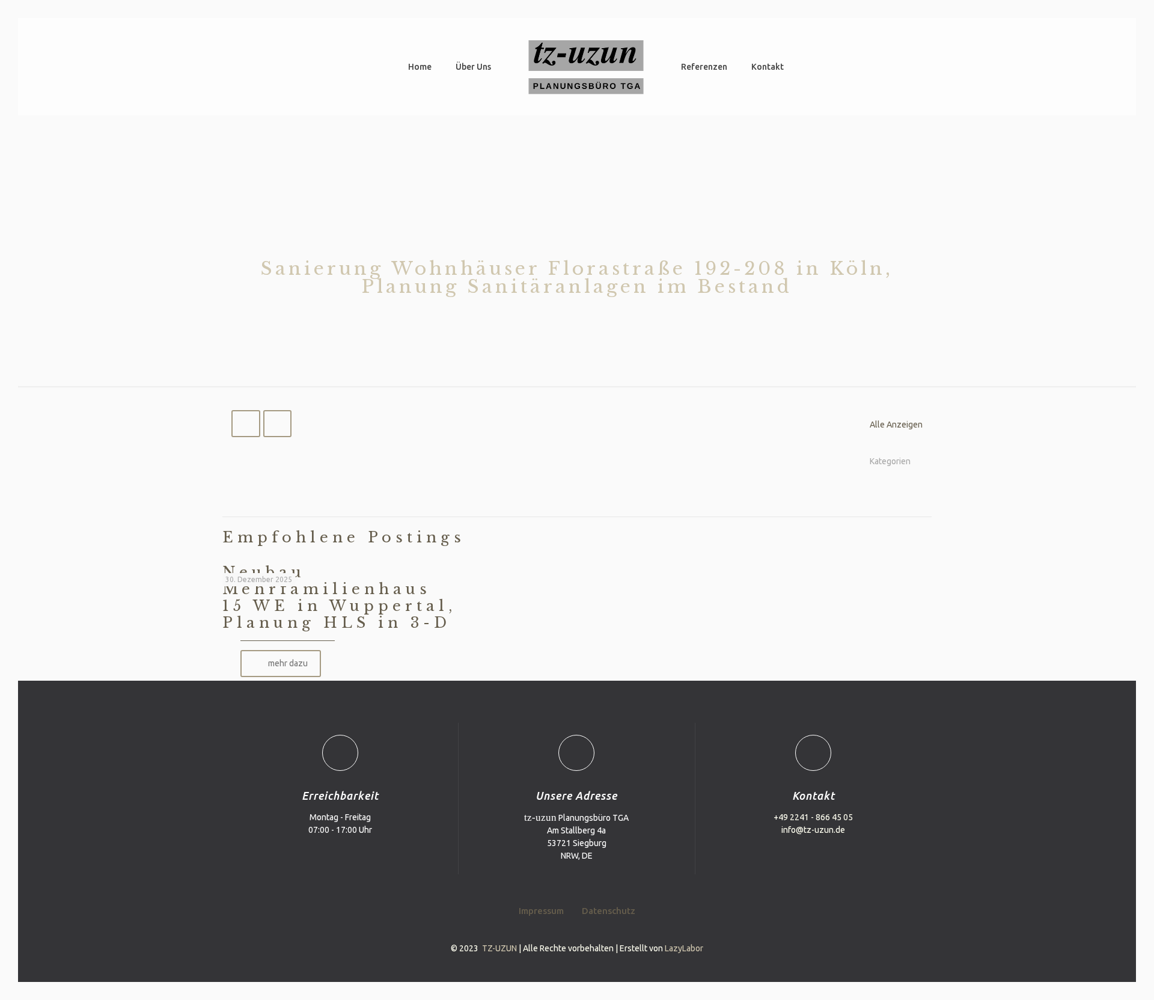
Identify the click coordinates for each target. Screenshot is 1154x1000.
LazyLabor (684, 948)
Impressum (541, 911)
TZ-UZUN (499, 948)
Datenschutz (608, 911)
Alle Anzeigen (896, 424)
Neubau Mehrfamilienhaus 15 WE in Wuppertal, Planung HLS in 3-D (339, 597)
